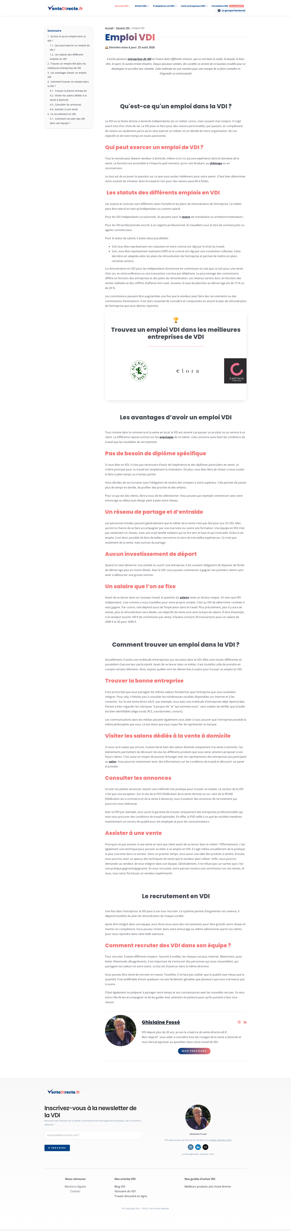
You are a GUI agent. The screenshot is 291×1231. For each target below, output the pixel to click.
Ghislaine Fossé (161, 1022)
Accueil (109, 28)
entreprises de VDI (139, 59)
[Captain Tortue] (237, 371)
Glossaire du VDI (125, 1191)
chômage (216, 163)
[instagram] (190, 1147)
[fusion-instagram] (239, 1022)
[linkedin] (198, 1147)
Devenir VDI (123, 28)
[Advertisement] (68, 186)
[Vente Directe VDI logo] (65, 6)
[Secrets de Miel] (139, 371)
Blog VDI (120, 1186)
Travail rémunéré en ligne (131, 1196)
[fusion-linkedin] (245, 1022)
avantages (166, 437)
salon (112, 761)
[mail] (205, 1147)
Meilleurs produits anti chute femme (208, 1186)
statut (186, 217)
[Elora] (188, 371)
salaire (184, 597)
